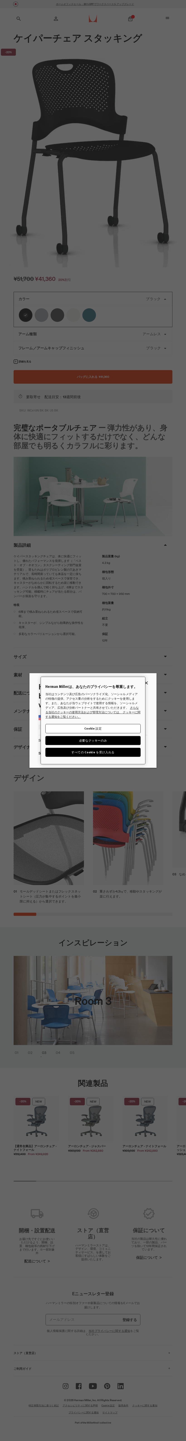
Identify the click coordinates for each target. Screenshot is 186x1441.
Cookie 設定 (93, 728)
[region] (93, 720)
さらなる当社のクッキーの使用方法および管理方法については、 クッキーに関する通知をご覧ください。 (92, 712)
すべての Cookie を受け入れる (93, 752)
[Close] (146, 683)
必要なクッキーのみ (93, 740)
